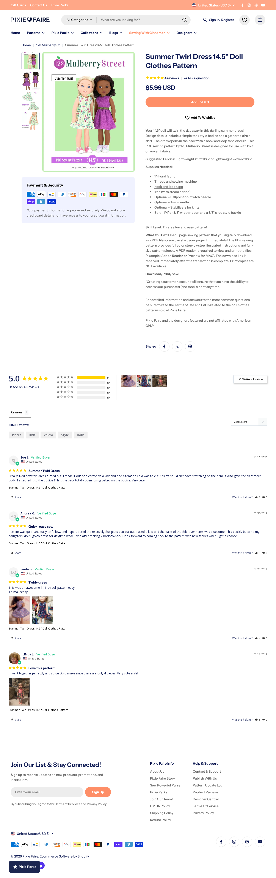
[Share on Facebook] (164, 346)
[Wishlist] (244, 20)
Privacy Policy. (97, 804)
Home (26, 45)
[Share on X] (177, 346)
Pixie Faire (30, 856)
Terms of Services (67, 804)
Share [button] (17, 497)
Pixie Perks (59, 5)
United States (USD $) (214, 5)
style (65, 435)
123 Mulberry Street (195, 146)
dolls (80, 435)
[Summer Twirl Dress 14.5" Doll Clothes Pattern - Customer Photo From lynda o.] (128, 381)
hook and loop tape (168, 187)
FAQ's (205, 305)
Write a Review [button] (252, 379)
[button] (257, 497)
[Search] (184, 19)
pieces (16, 435)
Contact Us (38, 5)
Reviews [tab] (16, 412)
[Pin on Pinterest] (190, 346)
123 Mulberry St (48, 45)
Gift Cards (18, 5)
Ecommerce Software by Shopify (64, 856)
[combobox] (126, 20)
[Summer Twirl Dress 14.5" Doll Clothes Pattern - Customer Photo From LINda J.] (159, 381)
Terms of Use (184, 305)
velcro (48, 435)
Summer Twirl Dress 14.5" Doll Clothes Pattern (38, 487)
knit (32, 435)
